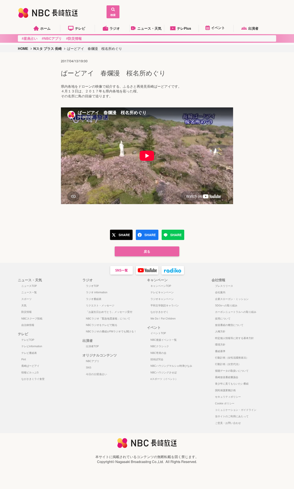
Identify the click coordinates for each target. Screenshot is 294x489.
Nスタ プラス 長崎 (47, 48)
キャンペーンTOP (160, 285)
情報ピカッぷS (30, 372)
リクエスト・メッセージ (100, 305)
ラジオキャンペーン (162, 299)
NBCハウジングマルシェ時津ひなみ (171, 365)
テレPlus (184, 28)
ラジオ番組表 (93, 299)
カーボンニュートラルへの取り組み (235, 311)
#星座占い (29, 38)
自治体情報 (27, 325)
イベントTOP (158, 333)
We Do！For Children (163, 318)
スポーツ (26, 299)
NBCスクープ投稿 (31, 318)
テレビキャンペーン (162, 292)
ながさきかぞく (159, 311)
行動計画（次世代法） (228, 364)
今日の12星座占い (96, 374)
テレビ (80, 28)
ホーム (45, 28)
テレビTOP (27, 339)
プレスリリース (224, 285)
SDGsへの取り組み (226, 305)
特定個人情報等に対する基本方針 (234, 338)
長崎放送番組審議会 (226, 377)
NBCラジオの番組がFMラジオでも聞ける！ (111, 331)
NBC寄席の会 (158, 353)
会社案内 (220, 292)
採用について (223, 318)
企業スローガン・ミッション (232, 299)
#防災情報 (74, 38)
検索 (113, 15)
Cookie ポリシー (224, 403)
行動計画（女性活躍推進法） (232, 357)
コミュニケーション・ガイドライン (235, 409)
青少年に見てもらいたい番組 (232, 383)
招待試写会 (156, 359)
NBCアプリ (92, 361)
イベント (218, 27)
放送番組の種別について (229, 325)
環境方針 (220, 344)
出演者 (253, 28)
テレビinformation (31, 346)
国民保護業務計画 (225, 390)
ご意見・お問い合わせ (228, 423)
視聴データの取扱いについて (232, 370)
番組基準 (220, 351)
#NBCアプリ (52, 38)
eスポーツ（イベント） (164, 379)
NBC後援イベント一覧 (163, 339)
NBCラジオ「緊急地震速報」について (108, 318)
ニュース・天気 (149, 28)
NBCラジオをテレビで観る (101, 325)
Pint (23, 359)
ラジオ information (96, 292)
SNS (88, 367)
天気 (23, 305)
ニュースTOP (29, 285)
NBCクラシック (159, 346)
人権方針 (220, 331)
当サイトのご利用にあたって (232, 416)
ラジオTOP (92, 285)
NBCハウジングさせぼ (163, 372)
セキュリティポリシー (228, 396)
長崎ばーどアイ (30, 365)
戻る (147, 251)
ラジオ (115, 28)
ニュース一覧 (29, 292)
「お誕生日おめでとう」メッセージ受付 (109, 311)
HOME (23, 48)
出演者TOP (92, 346)
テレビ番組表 (29, 353)
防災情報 (26, 311)
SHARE (124, 234)
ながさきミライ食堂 (33, 379)
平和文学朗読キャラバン (164, 305)
